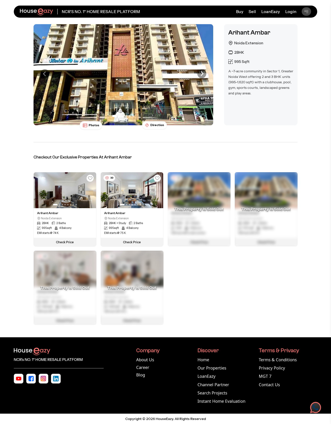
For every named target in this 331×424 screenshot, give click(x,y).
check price (65, 242)
